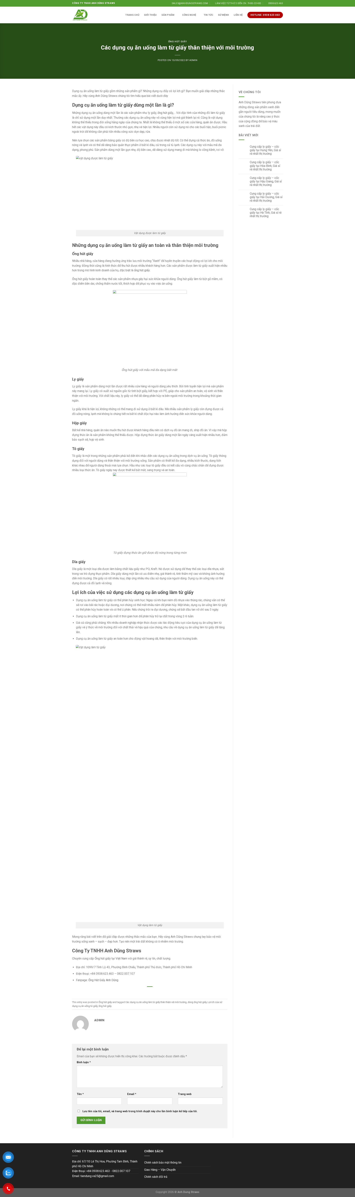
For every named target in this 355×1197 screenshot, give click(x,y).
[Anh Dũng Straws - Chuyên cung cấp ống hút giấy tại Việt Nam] (80, 15)
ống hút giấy (165, 113)
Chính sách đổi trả (155, 1177)
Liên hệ (238, 14)
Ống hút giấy (177, 41)
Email (131, 1094)
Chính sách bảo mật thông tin (162, 1162)
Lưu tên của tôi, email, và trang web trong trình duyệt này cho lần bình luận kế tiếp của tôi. (139, 1111)
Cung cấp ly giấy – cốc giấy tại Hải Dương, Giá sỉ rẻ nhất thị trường (266, 197)
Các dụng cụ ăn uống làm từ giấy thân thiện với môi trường (156, 1002)
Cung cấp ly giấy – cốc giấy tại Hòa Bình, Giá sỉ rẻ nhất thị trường (265, 165)
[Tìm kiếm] (119, 14)
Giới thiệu (150, 14)
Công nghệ (189, 14)
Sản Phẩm (167, 14)
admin (193, 60)
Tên (80, 1094)
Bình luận (84, 1062)
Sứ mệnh (223, 14)
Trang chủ (132, 14)
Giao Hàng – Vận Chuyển (160, 1169)
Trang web (185, 1094)
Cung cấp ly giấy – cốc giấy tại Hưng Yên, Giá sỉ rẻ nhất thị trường (265, 150)
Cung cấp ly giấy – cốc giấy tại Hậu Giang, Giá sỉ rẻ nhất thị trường (266, 181)
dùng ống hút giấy (197, 1002)
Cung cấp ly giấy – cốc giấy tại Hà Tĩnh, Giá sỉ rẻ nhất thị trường (265, 212)
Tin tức (208, 14)
